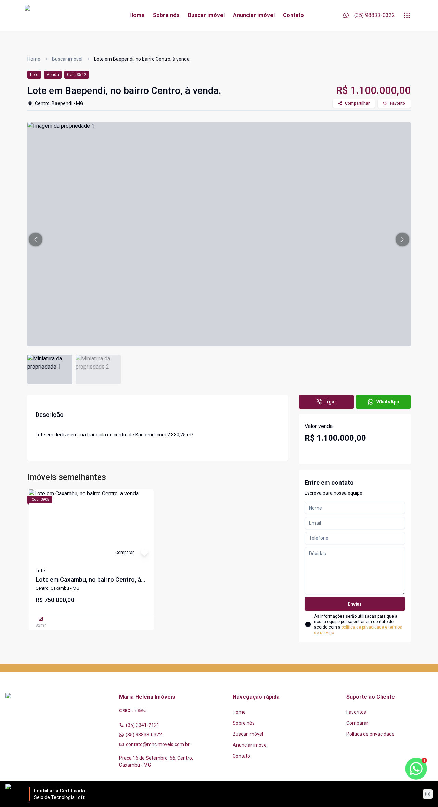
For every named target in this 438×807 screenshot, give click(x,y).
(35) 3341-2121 (142, 725)
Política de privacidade (370, 734)
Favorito (397, 103)
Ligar (330, 402)
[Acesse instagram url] (428, 794)
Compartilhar (357, 103)
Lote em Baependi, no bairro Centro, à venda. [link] (142, 59)
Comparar (357, 723)
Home (137, 15)
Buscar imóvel (206, 15)
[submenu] (406, 15)
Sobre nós (166, 15)
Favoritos (356, 712)
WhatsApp (387, 402)
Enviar (355, 604)
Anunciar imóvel (254, 15)
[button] (35, 239)
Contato (293, 15)
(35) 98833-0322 (144, 734)
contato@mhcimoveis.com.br (158, 744)
